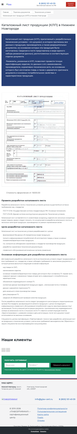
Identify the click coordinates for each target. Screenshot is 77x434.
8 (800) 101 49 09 (47, 3)
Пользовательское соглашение (52, 411)
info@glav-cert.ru (44, 399)
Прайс (40, 417)
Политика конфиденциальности (52, 408)
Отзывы (41, 420)
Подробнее (35, 431)
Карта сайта (43, 414)
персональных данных (52, 370)
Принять (43, 431)
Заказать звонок (71, 4)
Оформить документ (61, 365)
